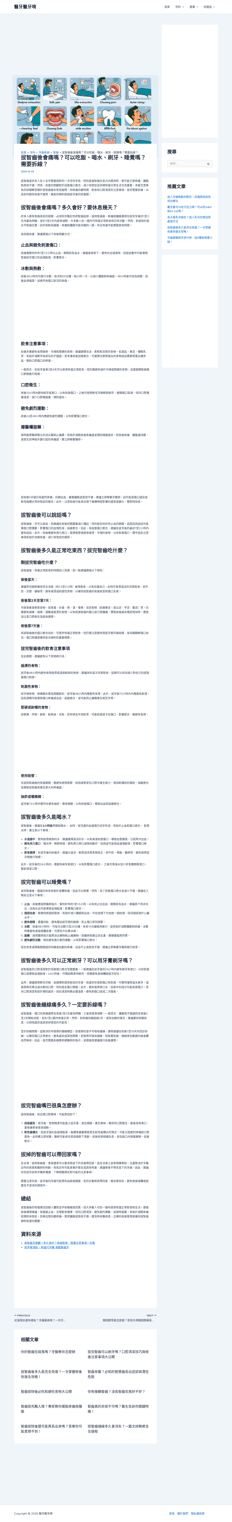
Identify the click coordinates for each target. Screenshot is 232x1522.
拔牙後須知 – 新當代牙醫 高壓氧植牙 (46, 1247)
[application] (182, 7)
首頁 (167, 7)
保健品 (208, 7)
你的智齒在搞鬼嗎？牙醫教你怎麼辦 (48, 1352)
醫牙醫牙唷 (25, 6)
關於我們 (182, 1513)
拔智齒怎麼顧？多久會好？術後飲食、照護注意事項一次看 (59, 1243)
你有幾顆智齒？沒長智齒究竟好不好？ (116, 1392)
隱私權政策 (197, 1513)
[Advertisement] (85, 50)
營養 (192, 7)
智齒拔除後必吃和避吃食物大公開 (46, 1392)
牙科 (178, 7)
